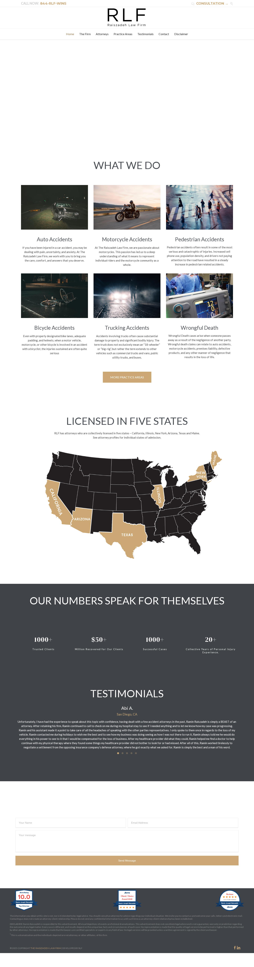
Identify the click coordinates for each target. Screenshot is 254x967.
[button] (118, 753)
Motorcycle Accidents (127, 239)
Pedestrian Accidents (199, 239)
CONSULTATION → (209, 3)
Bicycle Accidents (54, 328)
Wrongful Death (199, 328)
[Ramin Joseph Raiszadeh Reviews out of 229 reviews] (229, 910)
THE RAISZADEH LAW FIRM (45, 948)
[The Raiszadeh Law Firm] (127, 17)
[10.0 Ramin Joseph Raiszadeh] (24, 910)
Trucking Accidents (127, 328)
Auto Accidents (54, 239)
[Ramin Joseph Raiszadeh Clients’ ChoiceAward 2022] (127, 910)
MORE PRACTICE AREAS (127, 377)
